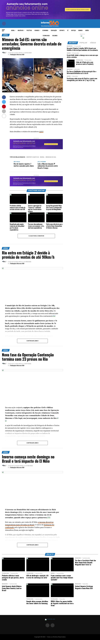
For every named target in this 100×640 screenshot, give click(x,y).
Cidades (36, 30)
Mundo (80, 30)
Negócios (20, 30)
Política (29, 30)
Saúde (87, 30)
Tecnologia (46, 35)
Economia (45, 30)
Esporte (61, 30)
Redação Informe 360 (17, 54)
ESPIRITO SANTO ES (33, 157)
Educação (54, 30)
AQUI (41, 131)
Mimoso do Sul (51, 157)
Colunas (54, 35)
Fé (67, 30)
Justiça (73, 30)
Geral (13, 30)
